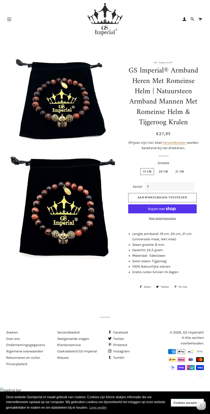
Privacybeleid (16, 364)
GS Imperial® (193, 332)
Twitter (118, 339)
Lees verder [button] (98, 407)
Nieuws (63, 357)
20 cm (163, 171)
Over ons (13, 339)
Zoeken (12, 332)
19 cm (147, 171)
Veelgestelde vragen (73, 339)
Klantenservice (69, 345)
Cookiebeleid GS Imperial (77, 351)
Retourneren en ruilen (23, 357)
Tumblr (118, 357)
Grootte (163, 163)
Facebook (120, 332)
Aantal (137, 186)
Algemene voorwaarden (24, 351)
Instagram (121, 351)
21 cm (179, 171)
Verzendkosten (174, 142)
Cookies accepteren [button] (187, 402)
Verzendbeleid (68, 332)
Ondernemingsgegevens (25, 345)
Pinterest (119, 345)
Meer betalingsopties (162, 218)
